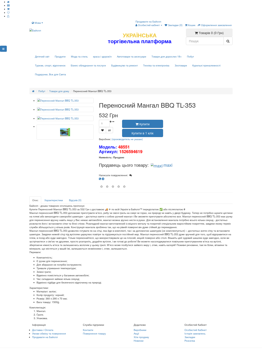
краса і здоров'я (102, 56)
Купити (144, 124)
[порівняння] (109, 130)
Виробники (140, 330)
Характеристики (53, 200)
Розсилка (189, 340)
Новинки (138, 340)
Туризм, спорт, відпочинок (50, 65)
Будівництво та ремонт (124, 65)
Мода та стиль (79, 56)
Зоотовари (181, 65)
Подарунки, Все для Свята (50, 74)
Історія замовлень (195, 333)
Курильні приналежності (206, 65)
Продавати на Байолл (148, 21)
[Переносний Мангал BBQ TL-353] (65, 100)
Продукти (60, 56)
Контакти (88, 330)
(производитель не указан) (127, 139)
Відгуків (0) (75, 200)
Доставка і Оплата (42, 330)
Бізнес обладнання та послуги (88, 65)
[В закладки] (102, 130)
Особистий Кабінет (195, 330)
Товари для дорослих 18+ (166, 56)
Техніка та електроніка (156, 65)
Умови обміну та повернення (49, 333)
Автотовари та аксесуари (131, 56)
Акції (136, 333)
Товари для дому (59, 91)
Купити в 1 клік (142, 133)
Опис (35, 200)
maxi (167, 165)
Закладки (189, 337)
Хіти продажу (141, 337)
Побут (190, 56)
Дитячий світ (42, 56)
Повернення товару (94, 333)
